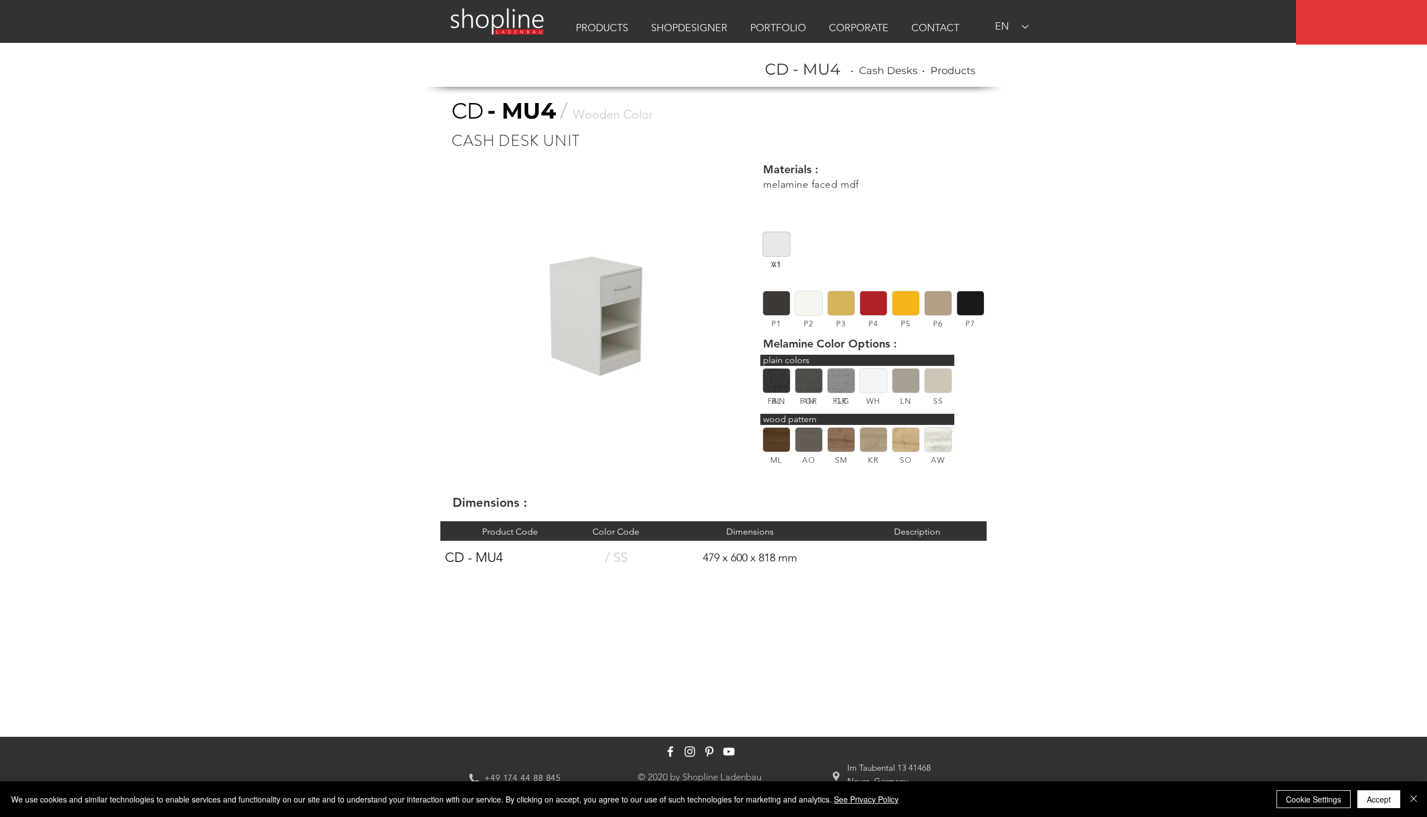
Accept (1379, 799)
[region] (1361, 22)
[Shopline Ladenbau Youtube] (729, 752)
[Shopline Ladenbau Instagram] (690, 752)
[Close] (1413, 799)
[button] (776, 303)
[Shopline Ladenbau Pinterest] (709, 752)
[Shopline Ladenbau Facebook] (670, 752)
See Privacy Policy (866, 799)
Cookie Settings (1313, 799)
